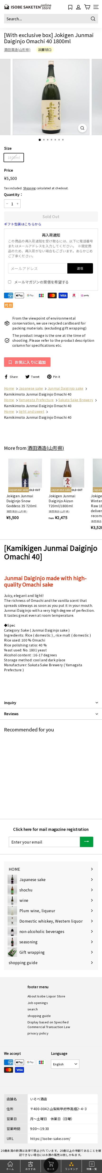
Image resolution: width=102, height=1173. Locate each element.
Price (8, 170)
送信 (80, 268)
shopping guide (39, 1015)
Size (8, 148)
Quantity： (13, 194)
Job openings (38, 1002)
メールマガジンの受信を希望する (41, 281)
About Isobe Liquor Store (46, 996)
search (33, 1009)
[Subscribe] (86, 842)
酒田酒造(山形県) (17, 49)
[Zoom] (82, 128)
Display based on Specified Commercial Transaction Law (49, 1024)
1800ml (14, 157)
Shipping (29, 188)
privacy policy (38, 1033)
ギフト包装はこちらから (23, 224)
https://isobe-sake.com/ (50, 1138)
